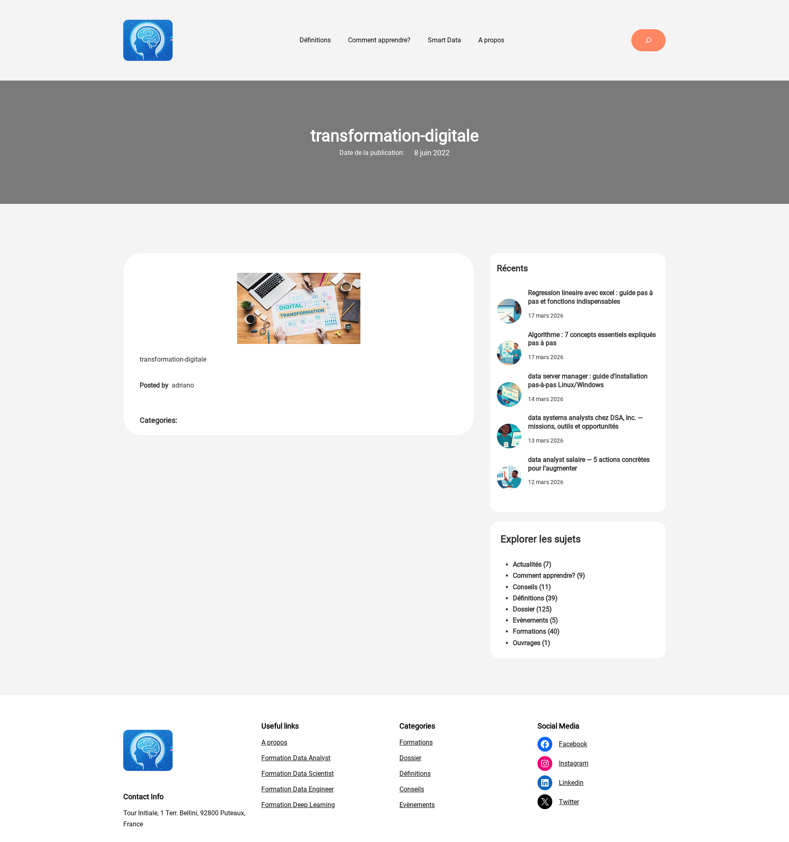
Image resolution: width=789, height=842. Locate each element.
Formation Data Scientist (297, 773)
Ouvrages (526, 643)
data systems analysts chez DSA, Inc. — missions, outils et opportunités (585, 422)
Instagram (573, 763)
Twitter (569, 802)
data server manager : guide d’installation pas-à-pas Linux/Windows (588, 380)
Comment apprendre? (544, 575)
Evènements (530, 620)
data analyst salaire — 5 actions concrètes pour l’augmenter (589, 464)
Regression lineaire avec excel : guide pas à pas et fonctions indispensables (590, 297)
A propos (274, 742)
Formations (529, 631)
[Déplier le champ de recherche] (648, 40)
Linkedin (571, 783)
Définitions (528, 598)
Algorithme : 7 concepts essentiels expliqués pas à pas (592, 339)
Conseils (525, 587)
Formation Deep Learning (298, 805)
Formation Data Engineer (297, 789)
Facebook (573, 744)
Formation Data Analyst (295, 758)
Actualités (527, 564)
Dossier (524, 609)
